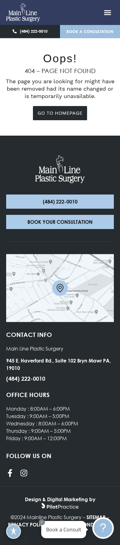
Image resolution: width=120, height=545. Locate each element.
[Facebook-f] (10, 473)
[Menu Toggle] (107, 12)
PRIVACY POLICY (27, 524)
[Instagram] (24, 473)
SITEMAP (96, 517)
